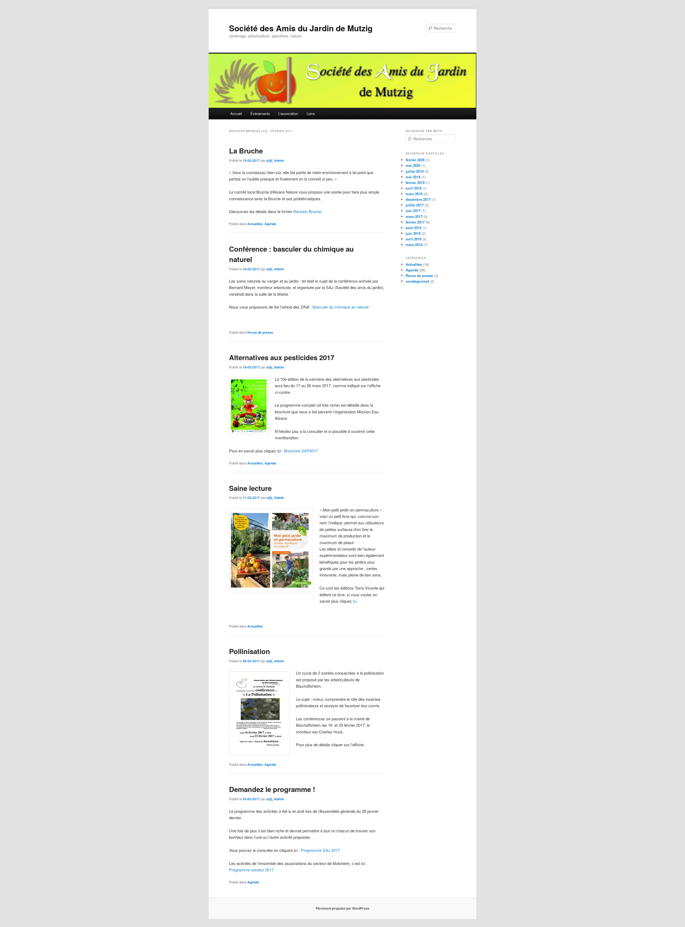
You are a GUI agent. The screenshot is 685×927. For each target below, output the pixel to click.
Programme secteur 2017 (251, 869)
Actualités (255, 223)
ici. (355, 601)
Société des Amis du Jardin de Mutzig (300, 28)
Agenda (270, 223)
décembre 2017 (418, 199)
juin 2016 (413, 233)
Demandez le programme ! (272, 789)
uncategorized (417, 281)
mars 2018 (414, 193)
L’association (288, 113)
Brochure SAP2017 (301, 450)
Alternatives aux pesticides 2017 (281, 357)
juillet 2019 (415, 171)
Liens (311, 113)
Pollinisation (249, 651)
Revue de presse (260, 332)
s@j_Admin (275, 160)
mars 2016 (414, 244)
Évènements (260, 113)
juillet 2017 (415, 204)
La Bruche (246, 151)
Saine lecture (250, 488)
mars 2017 (414, 216)
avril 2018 (413, 188)
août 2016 (413, 227)
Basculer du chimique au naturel (340, 307)
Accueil (236, 113)
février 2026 (415, 159)
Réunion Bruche (307, 211)
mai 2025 (413, 165)
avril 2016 (413, 238)
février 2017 (415, 222)
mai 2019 (413, 176)
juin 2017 (413, 210)
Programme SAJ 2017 (320, 850)
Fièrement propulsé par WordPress (342, 908)
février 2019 (415, 182)
